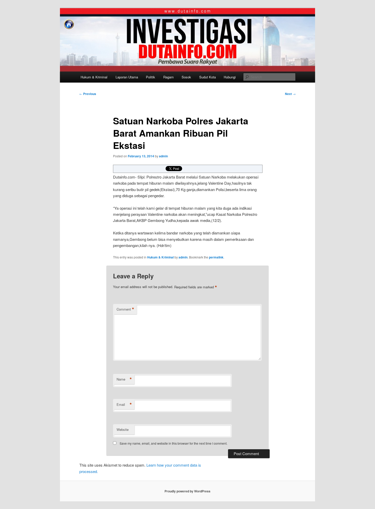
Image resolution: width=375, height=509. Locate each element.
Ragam (168, 77)
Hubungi (230, 77)
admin (163, 156)
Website (123, 429)
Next (290, 93)
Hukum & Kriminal (94, 77)
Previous (87, 93)
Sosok (186, 77)
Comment (125, 309)
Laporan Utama (127, 77)
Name (124, 379)
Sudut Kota (207, 77)
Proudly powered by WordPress (187, 491)
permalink (216, 257)
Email (124, 404)
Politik (150, 77)
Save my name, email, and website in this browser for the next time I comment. (173, 443)
